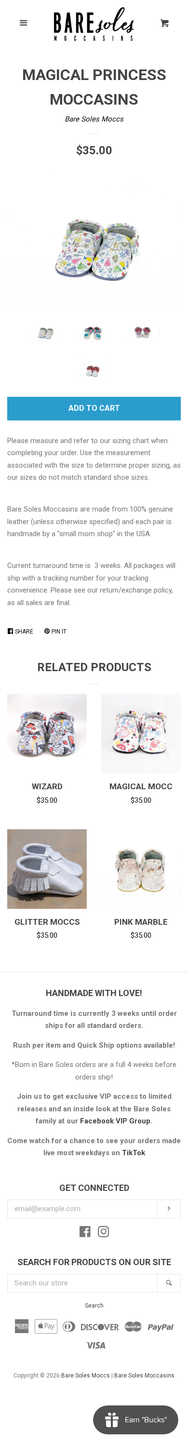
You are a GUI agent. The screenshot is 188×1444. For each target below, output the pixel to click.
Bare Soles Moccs (94, 119)
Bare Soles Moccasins (144, 1375)
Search (94, 1305)
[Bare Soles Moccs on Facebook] (85, 1233)
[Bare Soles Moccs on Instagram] (103, 1233)
